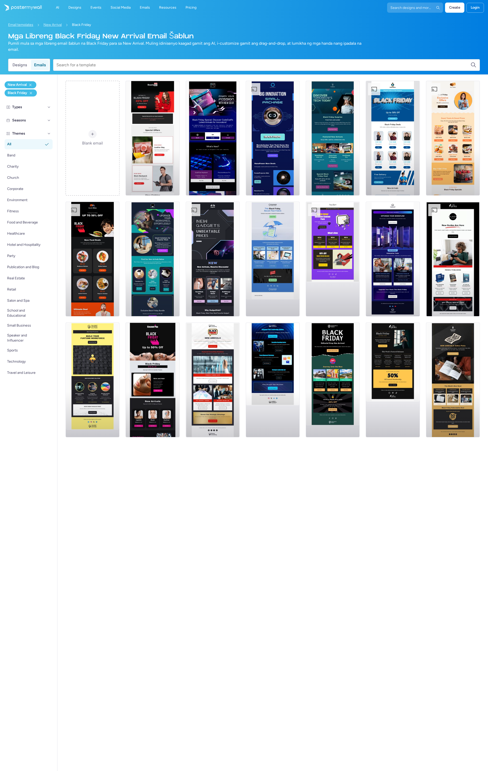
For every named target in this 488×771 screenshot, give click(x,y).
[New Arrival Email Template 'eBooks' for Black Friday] (453, 259)
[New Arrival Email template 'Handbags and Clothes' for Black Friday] (152, 138)
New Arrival (52, 25)
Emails (40, 64)
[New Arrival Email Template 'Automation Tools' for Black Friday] (393, 259)
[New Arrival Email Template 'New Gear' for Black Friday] (213, 138)
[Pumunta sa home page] (21, 8)
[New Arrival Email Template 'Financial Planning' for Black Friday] (213, 380)
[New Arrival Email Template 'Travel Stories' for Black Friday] (333, 380)
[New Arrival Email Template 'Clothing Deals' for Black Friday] (393, 138)
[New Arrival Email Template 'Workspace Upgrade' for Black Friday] (152, 259)
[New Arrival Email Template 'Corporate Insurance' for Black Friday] (273, 259)
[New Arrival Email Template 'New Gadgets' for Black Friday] (213, 259)
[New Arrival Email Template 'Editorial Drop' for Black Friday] (393, 380)
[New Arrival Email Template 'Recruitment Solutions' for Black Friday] (92, 380)
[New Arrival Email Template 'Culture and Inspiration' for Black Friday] (453, 380)
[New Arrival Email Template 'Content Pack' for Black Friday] (333, 259)
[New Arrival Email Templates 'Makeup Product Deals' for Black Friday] (152, 380)
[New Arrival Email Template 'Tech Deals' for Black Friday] (333, 138)
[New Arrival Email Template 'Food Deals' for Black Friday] (92, 259)
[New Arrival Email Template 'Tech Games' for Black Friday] (273, 138)
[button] (49, 107)
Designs (19, 64)
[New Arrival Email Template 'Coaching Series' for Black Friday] (273, 380)
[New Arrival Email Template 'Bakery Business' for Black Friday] (453, 138)
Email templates (20, 25)
